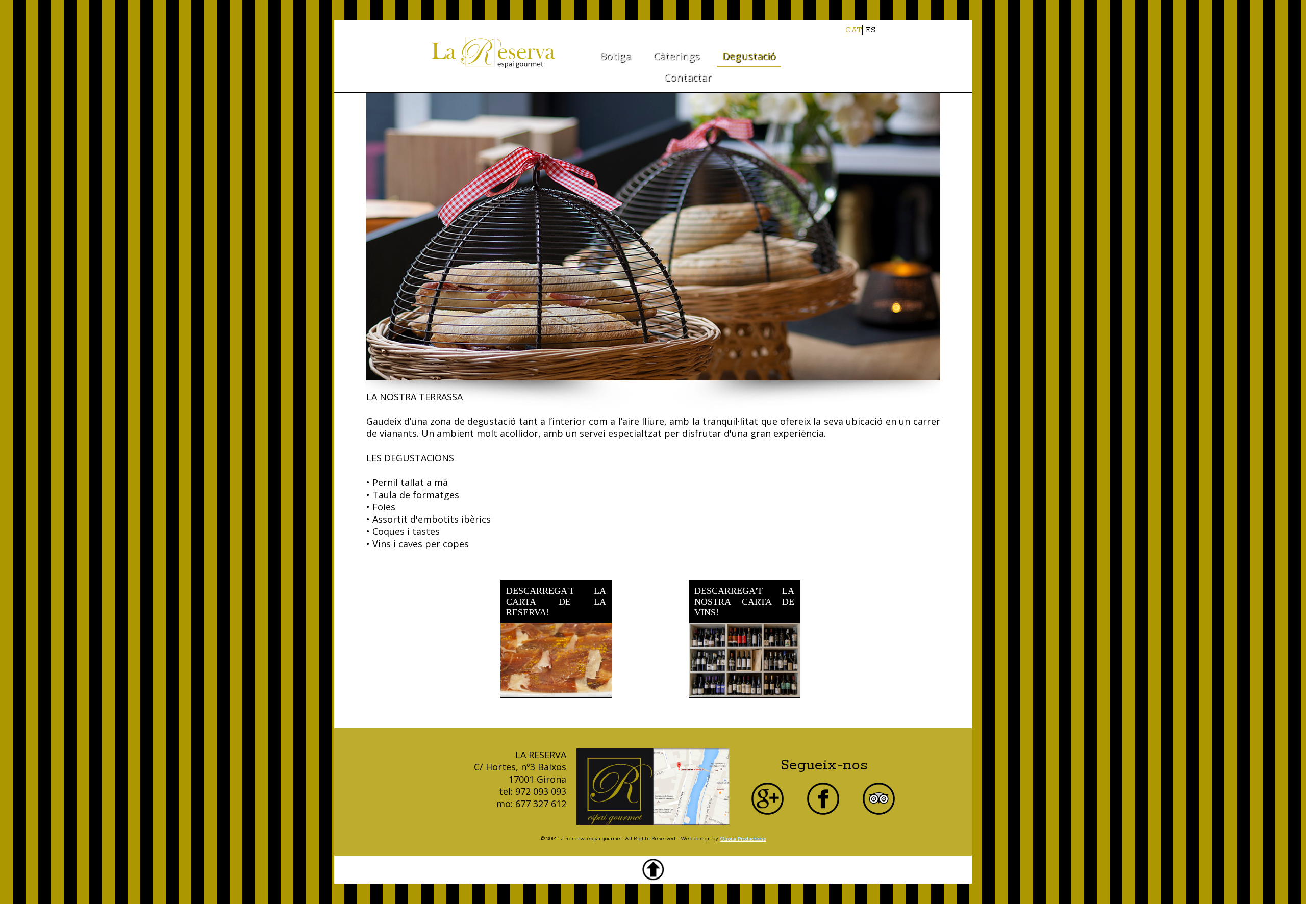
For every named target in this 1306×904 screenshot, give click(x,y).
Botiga (615, 56)
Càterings (677, 56)
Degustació (749, 56)
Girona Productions (743, 838)
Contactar (688, 77)
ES (870, 30)
